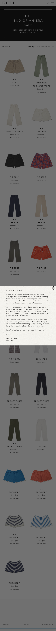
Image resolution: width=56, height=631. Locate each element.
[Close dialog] (53, 287)
